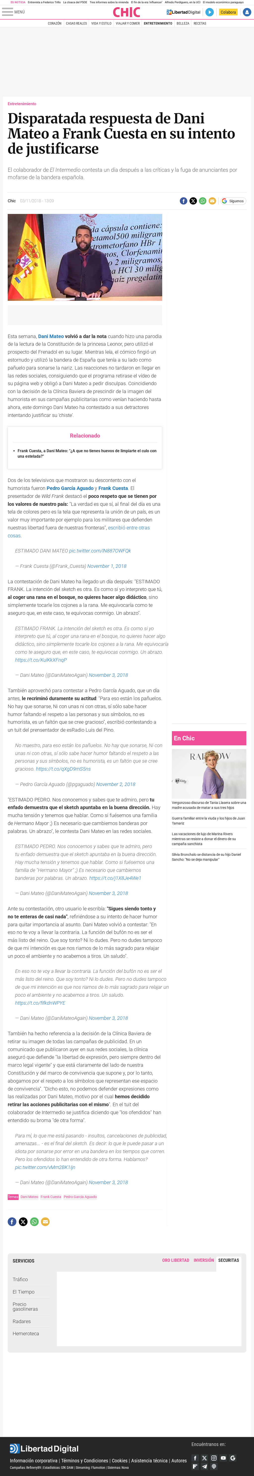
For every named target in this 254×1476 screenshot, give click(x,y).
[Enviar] (202, 201)
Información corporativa (34, 1461)
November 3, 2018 (108, 675)
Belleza (183, 23)
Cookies (119, 1461)
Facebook (195, 1458)
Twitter (204, 1458)
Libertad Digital (100, 1449)
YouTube (223, 1458)
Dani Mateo (51, 336)
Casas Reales (76, 23)
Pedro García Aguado (80, 1197)
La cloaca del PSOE (75, 2)
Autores (179, 1461)
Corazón (55, 23)
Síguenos (236, 201)
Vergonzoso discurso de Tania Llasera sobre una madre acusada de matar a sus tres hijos (209, 805)
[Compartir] (183, 201)
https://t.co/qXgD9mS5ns (63, 769)
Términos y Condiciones (84, 1461)
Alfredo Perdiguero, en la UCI (182, 2)
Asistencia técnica (149, 1461)
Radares (22, 1321)
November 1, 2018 (107, 566)
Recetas (200, 23)
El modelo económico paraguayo (223, 2)
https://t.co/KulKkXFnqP (41, 660)
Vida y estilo (101, 23)
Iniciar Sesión (247, 12)
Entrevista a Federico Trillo (44, 2)
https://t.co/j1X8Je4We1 (115, 878)
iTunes (214, 1466)
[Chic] (126, 12)
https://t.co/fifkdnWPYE (40, 1003)
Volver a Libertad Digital (183, 12)
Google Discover (232, 1458)
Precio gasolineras (25, 1307)
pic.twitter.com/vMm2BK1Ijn (45, 1167)
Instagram (214, 1458)
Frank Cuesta (113, 488)
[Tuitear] (193, 201)
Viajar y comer (128, 23)
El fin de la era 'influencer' (146, 2)
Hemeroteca (26, 1334)
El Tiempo (23, 1292)
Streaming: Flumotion (90, 1468)
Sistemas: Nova (118, 1468)
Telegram (204, 1466)
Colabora (228, 12)
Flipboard (195, 1466)
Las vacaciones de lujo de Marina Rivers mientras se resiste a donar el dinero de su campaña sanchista (204, 839)
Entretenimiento (158, 23)
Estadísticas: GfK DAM (58, 1468)
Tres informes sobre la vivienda (109, 2)
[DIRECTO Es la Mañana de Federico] (209, 12)
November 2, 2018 (115, 784)
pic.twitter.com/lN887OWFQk (100, 551)
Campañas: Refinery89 (25, 1468)
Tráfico (20, 1279)
